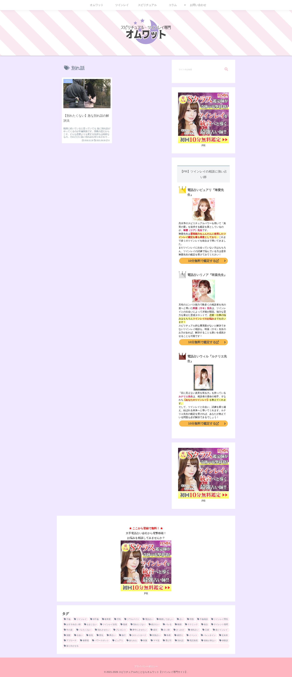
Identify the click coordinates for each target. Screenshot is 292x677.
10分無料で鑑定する (202, 260)
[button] (226, 69)
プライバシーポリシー (146, 666)
